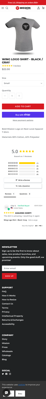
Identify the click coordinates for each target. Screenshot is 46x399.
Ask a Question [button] (24, 186)
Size (4, 78)
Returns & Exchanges (12, 320)
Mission (6, 343)
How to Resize (9, 299)
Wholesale (7, 351)
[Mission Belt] (23, 8)
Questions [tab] (23, 194)
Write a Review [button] (24, 180)
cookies (21, 384)
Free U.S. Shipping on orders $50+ (23, 2)
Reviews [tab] (8, 194)
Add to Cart (23, 106)
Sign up (9, 276)
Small (7, 83)
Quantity (6, 90)
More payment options (23, 120)
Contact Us (7, 304)
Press (4, 347)
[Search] (8, 8)
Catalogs (6, 355)
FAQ (4, 291)
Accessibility (8, 324)
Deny (20, 394)
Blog (4, 359)
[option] (23, 34)
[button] (36, 226)
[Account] (38, 8)
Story (4, 339)
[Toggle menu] (2, 8)
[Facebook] (6, 374)
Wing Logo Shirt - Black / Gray (15, 220)
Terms (5, 308)
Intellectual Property (12, 316)
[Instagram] (10, 374)
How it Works (8, 295)
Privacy (5, 312)
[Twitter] (3, 374)
